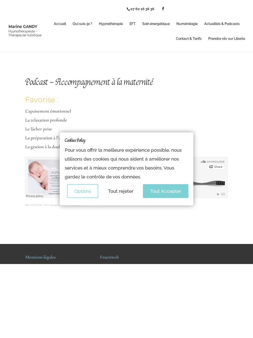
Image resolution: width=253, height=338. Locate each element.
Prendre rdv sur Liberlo (226, 39)
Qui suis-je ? (82, 24)
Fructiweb (109, 257)
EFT (132, 24)
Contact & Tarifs (189, 39)
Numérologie (187, 24)
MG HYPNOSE (33, 205)
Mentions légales (40, 257)
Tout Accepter (165, 191)
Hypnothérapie (111, 24)
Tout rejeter (120, 191)
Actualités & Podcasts (222, 24)
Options (82, 191)
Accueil (60, 24)
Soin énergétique (156, 24)
